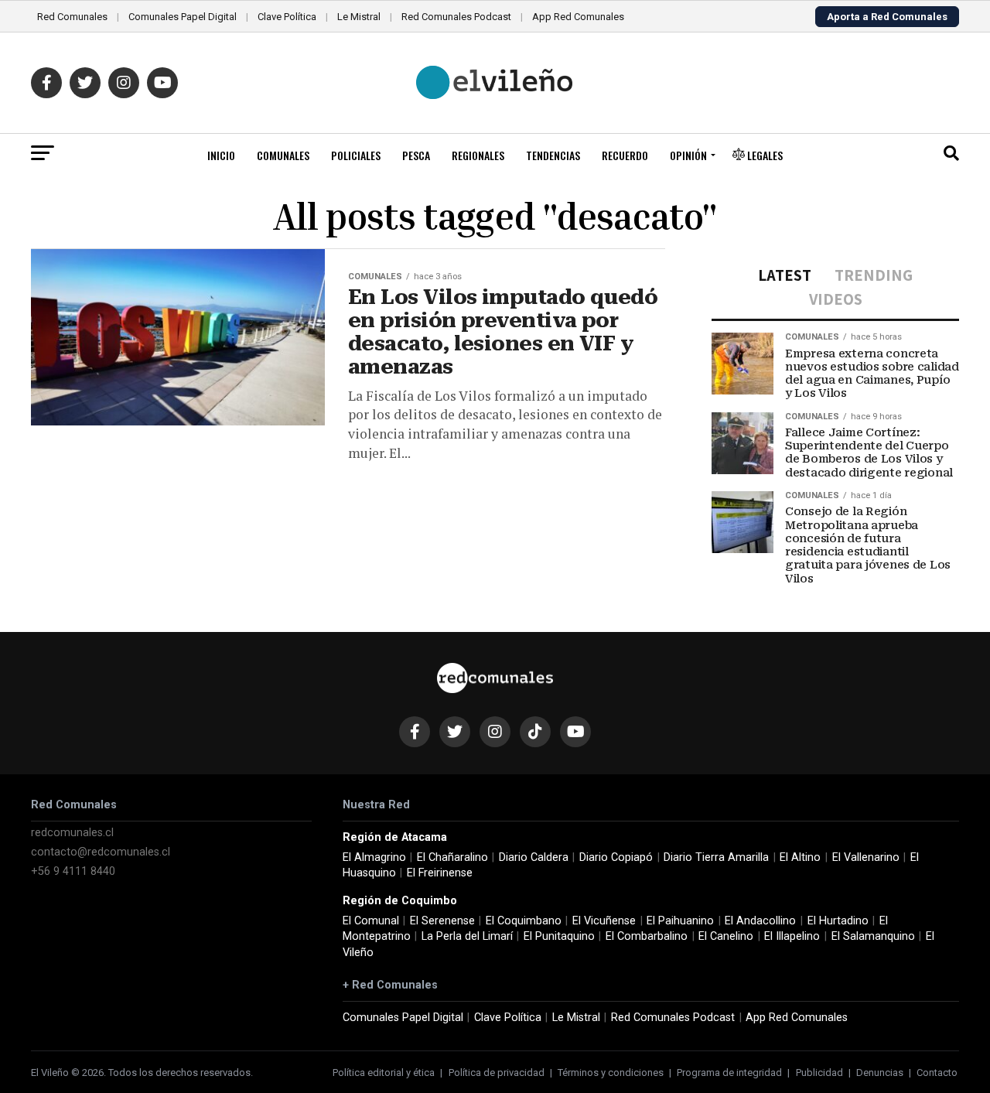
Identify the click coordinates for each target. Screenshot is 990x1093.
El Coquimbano (524, 920)
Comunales (283, 155)
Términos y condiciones (611, 1072)
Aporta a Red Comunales (887, 16)
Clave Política (287, 16)
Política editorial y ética (384, 1072)
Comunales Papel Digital (182, 16)
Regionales (478, 155)
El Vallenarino (866, 857)
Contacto (937, 1072)
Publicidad (819, 1072)
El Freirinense (440, 873)
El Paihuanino (680, 920)
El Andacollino (760, 920)
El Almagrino (374, 857)
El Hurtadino (838, 920)
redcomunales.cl (72, 832)
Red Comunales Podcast (456, 16)
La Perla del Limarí (467, 936)
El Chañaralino (452, 857)
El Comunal (371, 920)
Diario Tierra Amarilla (716, 857)
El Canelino (725, 936)
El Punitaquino (559, 936)
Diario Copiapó (616, 857)
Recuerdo (625, 155)
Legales (764, 155)
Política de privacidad (496, 1072)
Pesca (416, 155)
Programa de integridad (729, 1072)
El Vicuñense (604, 920)
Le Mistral (359, 16)
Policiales (356, 155)
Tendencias (553, 155)
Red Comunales (72, 16)
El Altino (800, 857)
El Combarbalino (647, 936)
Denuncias (879, 1072)
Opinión (688, 155)
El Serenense (442, 920)
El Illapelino (792, 936)
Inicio (221, 155)
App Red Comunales (578, 16)
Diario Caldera (533, 857)
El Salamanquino (873, 936)
